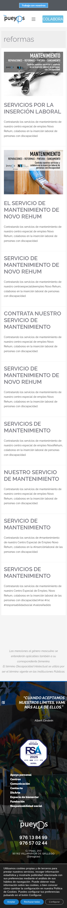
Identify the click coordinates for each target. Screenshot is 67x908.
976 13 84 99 (33, 837)
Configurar (54, 902)
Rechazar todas (32, 902)
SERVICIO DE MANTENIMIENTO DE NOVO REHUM (31, 265)
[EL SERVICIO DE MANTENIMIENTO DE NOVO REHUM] (33, 172)
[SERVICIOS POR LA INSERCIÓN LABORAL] (33, 74)
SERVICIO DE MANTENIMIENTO (27, 524)
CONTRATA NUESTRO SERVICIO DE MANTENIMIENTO (32, 320)
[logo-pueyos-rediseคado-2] (14, 15)
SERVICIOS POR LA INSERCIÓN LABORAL (32, 108)
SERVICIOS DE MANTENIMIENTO (27, 427)
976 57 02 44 (33, 843)
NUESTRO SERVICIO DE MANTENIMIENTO (31, 475)
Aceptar (11, 902)
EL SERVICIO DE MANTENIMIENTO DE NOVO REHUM (31, 210)
